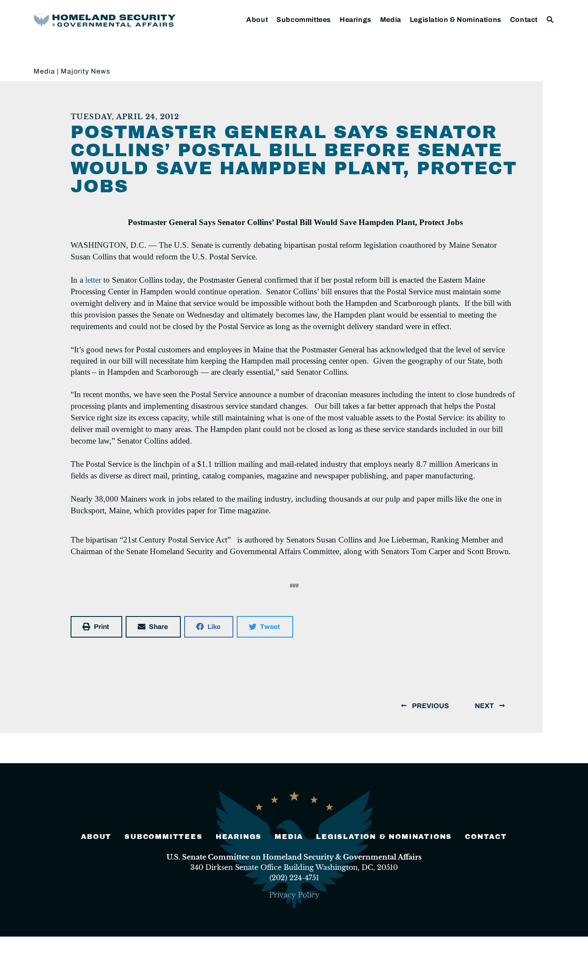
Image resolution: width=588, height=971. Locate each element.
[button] (550, 19)
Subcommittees (303, 19)
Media (390, 19)
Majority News (85, 71)
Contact (524, 19)
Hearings (355, 19)
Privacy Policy (294, 895)
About (257, 19)
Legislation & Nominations (455, 19)
